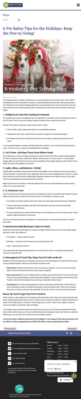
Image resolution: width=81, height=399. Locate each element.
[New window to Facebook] (67, 333)
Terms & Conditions (23, 396)
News (6, 15)
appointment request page (55, 372)
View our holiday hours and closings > (58, 375)
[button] (74, 376)
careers (67, 380)
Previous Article (11, 328)
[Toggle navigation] (78, 5)
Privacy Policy (13, 396)
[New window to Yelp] (71, 333)
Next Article (71, 328)
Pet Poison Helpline (19, 148)
